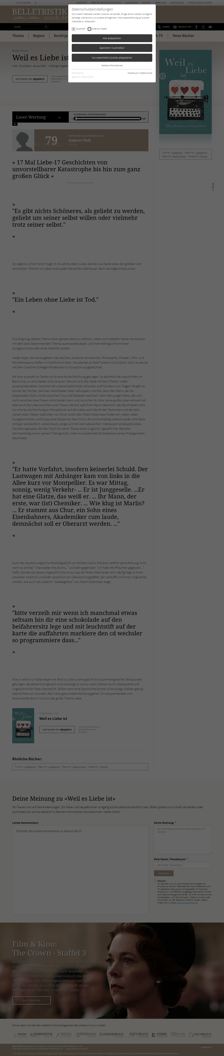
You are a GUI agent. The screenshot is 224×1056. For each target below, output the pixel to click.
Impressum (133, 73)
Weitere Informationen (112, 65)
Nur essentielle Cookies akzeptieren (112, 57)
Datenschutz (146, 73)
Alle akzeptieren (112, 38)
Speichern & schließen (112, 47)
